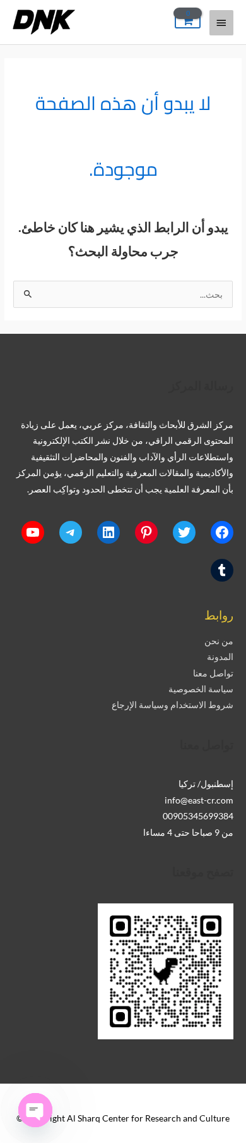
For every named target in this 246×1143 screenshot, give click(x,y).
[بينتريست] (146, 532)
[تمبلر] (222, 570)
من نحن (218, 640)
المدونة (220, 656)
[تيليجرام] (70, 532)
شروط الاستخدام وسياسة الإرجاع (172, 704)
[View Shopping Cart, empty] (188, 21)
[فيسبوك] (222, 532)
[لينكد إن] (108, 532)
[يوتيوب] (32, 532)
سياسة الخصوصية (200, 688)
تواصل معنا (213, 673)
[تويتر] (184, 532)
